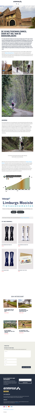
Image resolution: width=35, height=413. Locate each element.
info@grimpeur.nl (17, 402)
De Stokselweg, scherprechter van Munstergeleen (23, 310)
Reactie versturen (26, 367)
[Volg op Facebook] (4, 391)
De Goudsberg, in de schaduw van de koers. (24, 331)
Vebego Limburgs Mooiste (25, 217)
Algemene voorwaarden (10, 409)
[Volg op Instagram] (8, 391)
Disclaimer (5, 409)
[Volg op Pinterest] (6, 391)
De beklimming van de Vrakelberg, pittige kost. (9, 310)
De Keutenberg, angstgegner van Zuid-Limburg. (9, 331)
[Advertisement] (8, 282)
